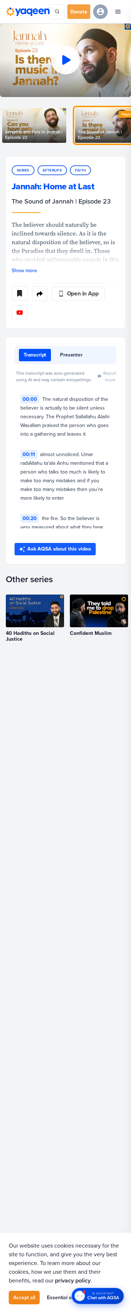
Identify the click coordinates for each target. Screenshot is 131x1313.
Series (23, 170)
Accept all (24, 1297)
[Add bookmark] (20, 293)
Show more (24, 270)
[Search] (57, 11)
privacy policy (73, 1280)
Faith (80, 170)
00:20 (30, 518)
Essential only (62, 1297)
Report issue (109, 376)
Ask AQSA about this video (59, 548)
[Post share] (39, 293)
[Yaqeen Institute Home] (28, 11)
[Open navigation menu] (118, 11)
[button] (65, 60)
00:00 (30, 399)
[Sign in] (100, 11)
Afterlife (52, 170)
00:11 (29, 454)
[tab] (35, 355)
